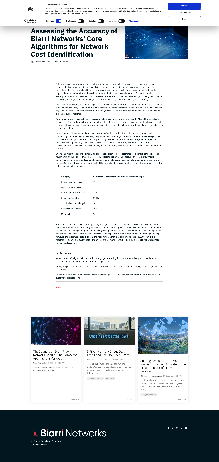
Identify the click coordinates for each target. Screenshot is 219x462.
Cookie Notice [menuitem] (57, 441)
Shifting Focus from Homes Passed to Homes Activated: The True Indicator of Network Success (163, 366)
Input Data (110, 378)
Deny (184, 19)
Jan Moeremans (151, 376)
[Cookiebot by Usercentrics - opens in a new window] (30, 21)
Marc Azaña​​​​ (38, 363)
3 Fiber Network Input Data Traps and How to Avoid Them (108, 353)
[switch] (81, 21)
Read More (75, 399)
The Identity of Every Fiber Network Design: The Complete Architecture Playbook (55, 355)
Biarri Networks (93, 359)
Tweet (59, 287)
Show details (134, 21)
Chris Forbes (40, 61)
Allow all (184, 6)
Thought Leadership (95, 378)
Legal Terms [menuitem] (35, 441)
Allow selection (184, 12)
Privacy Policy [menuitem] (46, 441)
